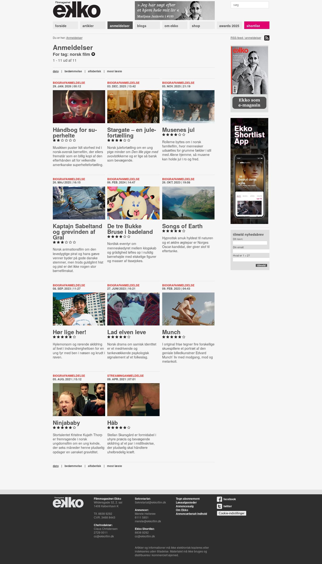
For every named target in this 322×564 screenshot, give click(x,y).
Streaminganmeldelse (125, 375)
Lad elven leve (126, 332)
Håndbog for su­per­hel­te (75, 132)
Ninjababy (66, 422)
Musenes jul (178, 130)
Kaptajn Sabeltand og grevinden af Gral (77, 231)
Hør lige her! (69, 332)
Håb (112, 422)
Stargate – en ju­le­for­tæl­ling (131, 132)
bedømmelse (73, 71)
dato (56, 71)
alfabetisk (94, 71)
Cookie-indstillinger (231, 513)
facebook (229, 499)
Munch (171, 332)
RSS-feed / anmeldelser (246, 38)
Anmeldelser (74, 38)
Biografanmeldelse (69, 82)
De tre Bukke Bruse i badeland (130, 228)
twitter (227, 506)
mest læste (114, 71)
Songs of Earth (182, 226)
